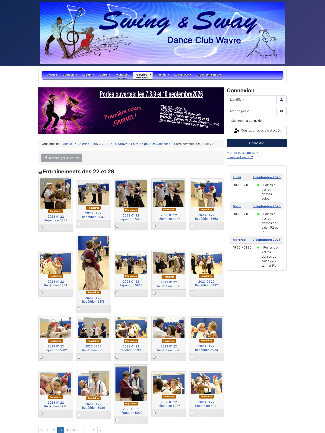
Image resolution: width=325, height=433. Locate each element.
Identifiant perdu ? (240, 157)
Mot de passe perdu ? (242, 153)
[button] (212, 111)
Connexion (256, 143)
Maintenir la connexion (247, 120)
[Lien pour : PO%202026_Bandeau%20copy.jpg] (131, 110)
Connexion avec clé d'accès (260, 130)
